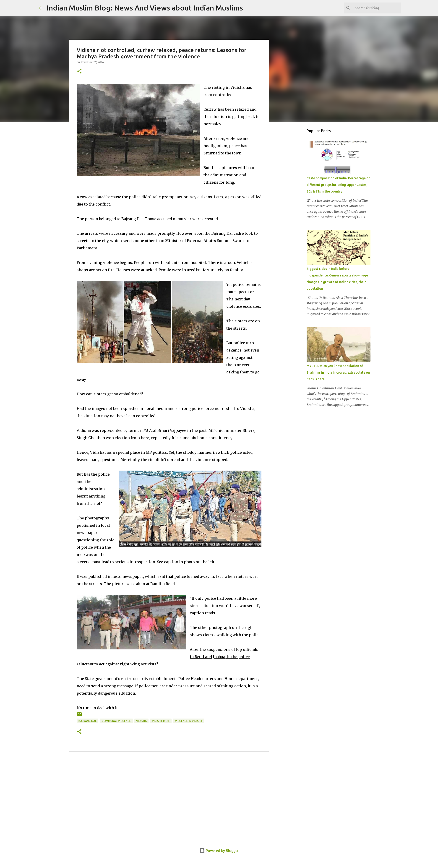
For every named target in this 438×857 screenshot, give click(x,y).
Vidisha (141, 720)
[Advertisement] (169, 805)
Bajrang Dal (87, 720)
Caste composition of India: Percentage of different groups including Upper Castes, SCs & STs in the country (338, 184)
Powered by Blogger (222, 851)
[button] (79, 71)
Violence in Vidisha (188, 720)
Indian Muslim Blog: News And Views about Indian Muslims (145, 8)
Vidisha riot (161, 720)
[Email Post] (79, 715)
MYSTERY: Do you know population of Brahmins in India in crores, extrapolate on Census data (338, 372)
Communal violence (116, 720)
